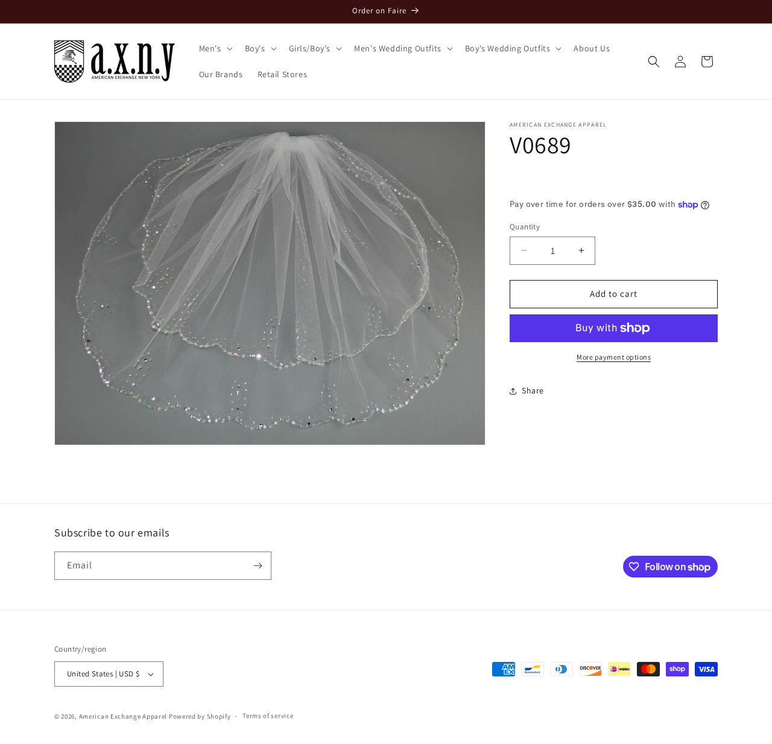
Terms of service (267, 715)
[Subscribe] (257, 566)
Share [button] (533, 390)
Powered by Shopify (200, 716)
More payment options (614, 356)
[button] (215, 48)
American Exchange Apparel (123, 716)
